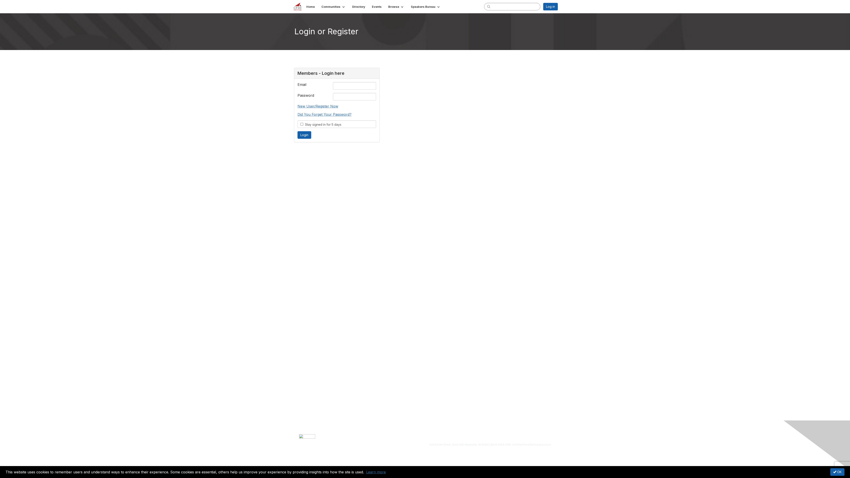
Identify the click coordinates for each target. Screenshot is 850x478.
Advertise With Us (480, 436)
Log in (550, 6)
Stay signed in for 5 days (322, 124)
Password (306, 95)
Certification (381, 436)
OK (839, 472)
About (367, 436)
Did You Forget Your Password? (325, 114)
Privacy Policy (504, 436)
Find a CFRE (457, 436)
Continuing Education (432, 436)
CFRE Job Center (403, 436)
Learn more (376, 472)
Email (302, 84)
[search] (488, 6)
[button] (333, 6)
